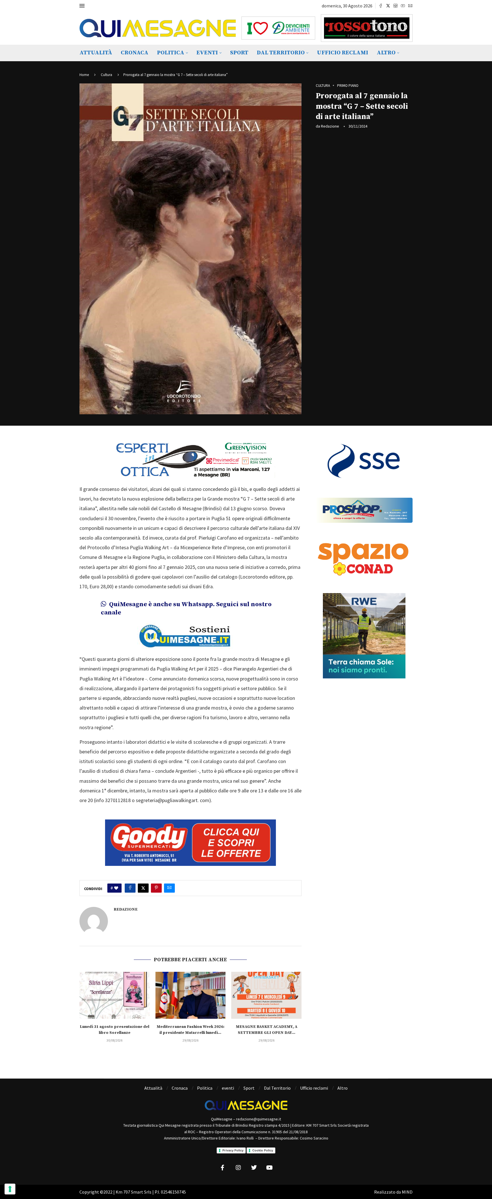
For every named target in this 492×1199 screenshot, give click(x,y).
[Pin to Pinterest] (156, 888)
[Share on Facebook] (130, 888)
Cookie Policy (262, 1150)
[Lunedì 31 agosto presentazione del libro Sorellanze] (114, 995)
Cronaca (134, 52)
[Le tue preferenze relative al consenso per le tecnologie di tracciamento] (10, 1189)
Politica (170, 52)
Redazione (330, 126)
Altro (386, 52)
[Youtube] (403, 5)
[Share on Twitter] (143, 888)
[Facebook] (380, 5)
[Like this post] (116, 888)
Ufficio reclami (342, 52)
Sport (239, 52)
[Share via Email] (169, 888)
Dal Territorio (281, 52)
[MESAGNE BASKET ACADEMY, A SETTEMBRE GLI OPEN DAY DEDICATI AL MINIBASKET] (266, 995)
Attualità (95, 52)
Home (84, 74)
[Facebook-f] (222, 1167)
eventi (207, 52)
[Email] (410, 5)
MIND (407, 1192)
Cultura (106, 74)
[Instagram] (395, 5)
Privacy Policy (232, 1150)
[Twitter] (388, 5)
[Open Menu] (82, 5)
